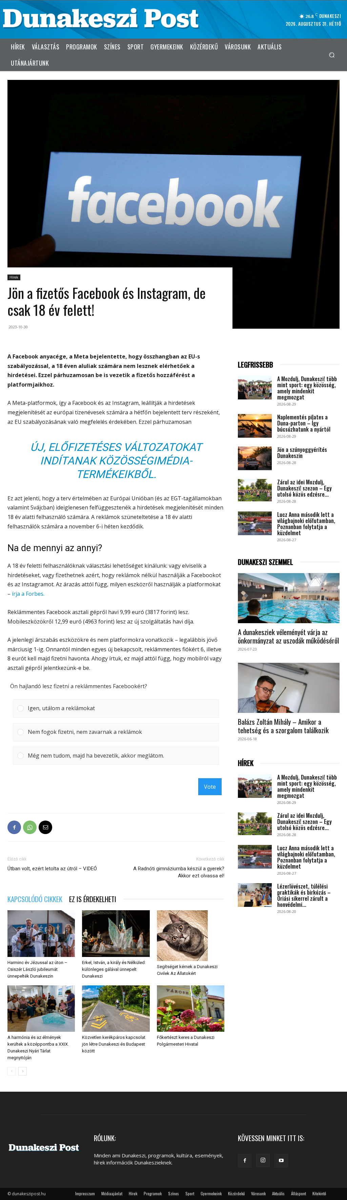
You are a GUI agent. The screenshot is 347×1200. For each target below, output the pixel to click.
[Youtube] (281, 1161)
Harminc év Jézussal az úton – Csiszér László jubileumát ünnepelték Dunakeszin (37, 969)
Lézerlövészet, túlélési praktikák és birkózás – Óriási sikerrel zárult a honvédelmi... (304, 895)
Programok (153, 1193)
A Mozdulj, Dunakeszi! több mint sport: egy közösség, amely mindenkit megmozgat (307, 388)
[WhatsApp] (30, 827)
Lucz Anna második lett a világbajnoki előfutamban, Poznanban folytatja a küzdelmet (306, 523)
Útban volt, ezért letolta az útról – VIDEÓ (52, 869)
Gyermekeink (211, 1193)
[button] (332, 55)
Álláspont (298, 1193)
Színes (173, 1193)
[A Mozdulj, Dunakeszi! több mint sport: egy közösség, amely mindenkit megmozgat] (255, 387)
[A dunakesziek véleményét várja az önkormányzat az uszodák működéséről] (289, 598)
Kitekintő (319, 1193)
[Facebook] (14, 827)
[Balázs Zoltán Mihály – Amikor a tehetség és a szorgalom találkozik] (289, 688)
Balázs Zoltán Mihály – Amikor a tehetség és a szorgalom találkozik (283, 725)
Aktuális (278, 1193)
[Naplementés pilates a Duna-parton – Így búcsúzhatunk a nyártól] (255, 426)
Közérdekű (236, 1193)
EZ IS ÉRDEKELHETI (92, 899)
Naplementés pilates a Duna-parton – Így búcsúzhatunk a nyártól (303, 423)
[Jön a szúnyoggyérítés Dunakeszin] (255, 458)
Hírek (13, 277)
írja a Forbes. (28, 593)
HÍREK (245, 763)
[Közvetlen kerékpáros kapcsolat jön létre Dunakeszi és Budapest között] (115, 1008)
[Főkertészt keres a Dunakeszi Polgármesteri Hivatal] (190, 1008)
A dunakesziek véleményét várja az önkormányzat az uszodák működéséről (288, 636)
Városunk (258, 1193)
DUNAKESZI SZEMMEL (265, 562)
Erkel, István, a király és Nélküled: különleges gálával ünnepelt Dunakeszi (114, 969)
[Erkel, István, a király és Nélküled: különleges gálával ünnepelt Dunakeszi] (115, 933)
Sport (189, 1193)
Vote (210, 786)
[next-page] (22, 1071)
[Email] (45, 827)
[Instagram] (263, 1160)
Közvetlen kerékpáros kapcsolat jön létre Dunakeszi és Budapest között (113, 1044)
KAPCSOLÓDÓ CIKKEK (34, 899)
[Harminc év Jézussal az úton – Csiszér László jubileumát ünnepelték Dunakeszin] (41, 933)
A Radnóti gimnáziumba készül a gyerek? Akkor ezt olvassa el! (178, 872)
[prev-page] (11, 1071)
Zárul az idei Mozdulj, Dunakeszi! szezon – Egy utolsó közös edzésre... (304, 488)
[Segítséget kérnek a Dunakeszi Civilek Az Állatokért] (190, 935)
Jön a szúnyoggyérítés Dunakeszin (302, 452)
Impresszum (85, 1193)
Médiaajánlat (111, 1193)
